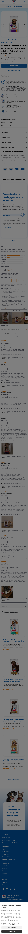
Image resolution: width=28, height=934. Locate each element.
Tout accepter (12, 931)
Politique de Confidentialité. (8, 924)
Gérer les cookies (12, 927)
